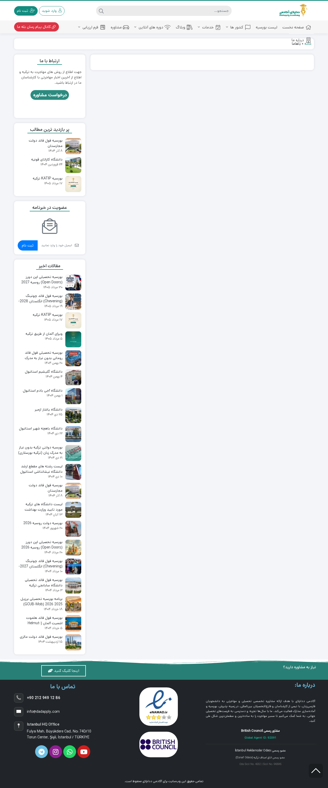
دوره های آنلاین (150, 27)
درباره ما (298, 40)
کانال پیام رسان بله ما (34, 26)
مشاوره (116, 27)
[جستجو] (101, 11)
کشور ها (236, 27)
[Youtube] (83, 751)
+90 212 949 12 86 (43, 697)
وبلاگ (180, 27)
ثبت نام (28, 245)
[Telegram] (41, 751)
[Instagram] (55, 751)
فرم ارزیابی (89, 27)
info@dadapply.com (43, 711)
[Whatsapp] (69, 751)
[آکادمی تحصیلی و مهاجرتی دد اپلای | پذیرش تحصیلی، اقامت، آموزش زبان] (293, 10)
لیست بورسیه (266, 27)
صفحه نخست (293, 27)
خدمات (207, 27)
